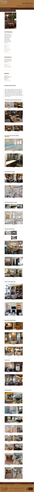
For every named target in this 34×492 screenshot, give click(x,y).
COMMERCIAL (2, 10)
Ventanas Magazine (8, 66)
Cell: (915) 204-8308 (29, 4)
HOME (1, 8)
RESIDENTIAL (8, 8)
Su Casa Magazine (8, 67)
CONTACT (13, 10)
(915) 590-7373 (27, 3)
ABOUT (4, 8)
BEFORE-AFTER (8, 10)
